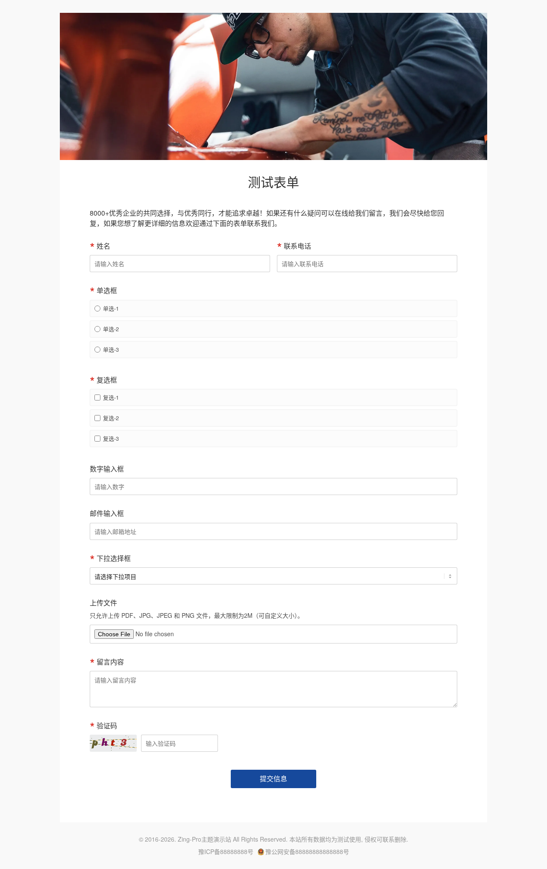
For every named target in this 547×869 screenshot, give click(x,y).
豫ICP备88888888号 (225, 852)
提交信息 (273, 778)
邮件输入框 (107, 513)
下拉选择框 (114, 558)
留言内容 (110, 662)
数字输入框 (107, 469)
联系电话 (297, 246)
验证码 (107, 725)
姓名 (103, 246)
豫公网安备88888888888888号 (307, 852)
